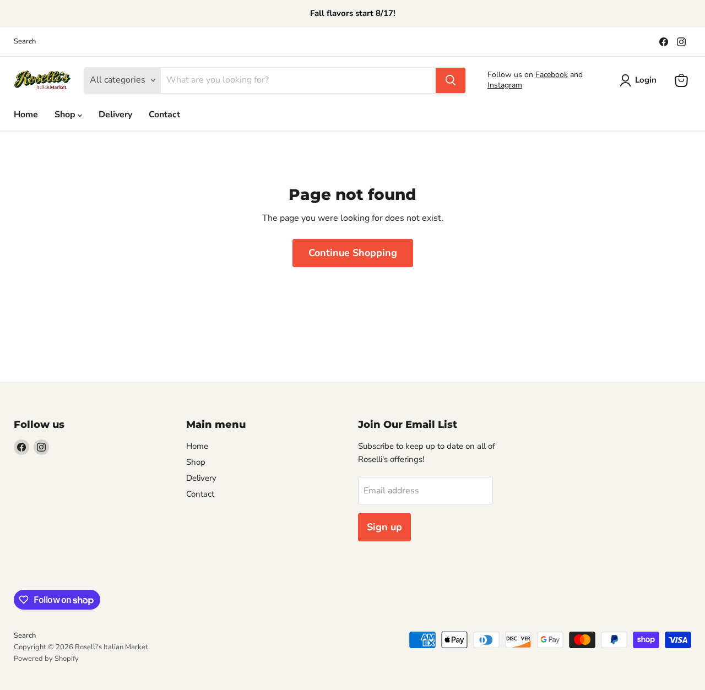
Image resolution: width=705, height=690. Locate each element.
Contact (164, 114)
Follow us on (511, 74)
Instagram (504, 85)
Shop (66, 114)
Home (26, 114)
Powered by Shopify (46, 659)
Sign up (384, 527)
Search (25, 41)
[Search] (450, 80)
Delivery (115, 114)
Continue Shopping (352, 252)
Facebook (551, 74)
